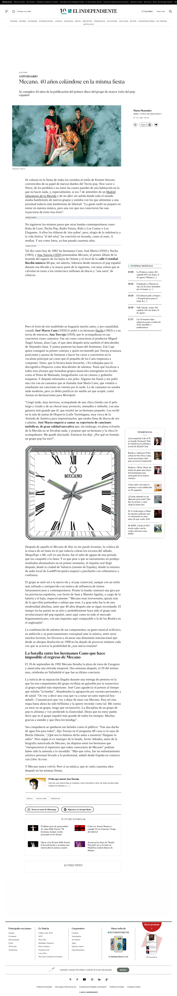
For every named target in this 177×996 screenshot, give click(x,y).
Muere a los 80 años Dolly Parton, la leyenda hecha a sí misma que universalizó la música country (55, 845)
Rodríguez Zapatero (46, 943)
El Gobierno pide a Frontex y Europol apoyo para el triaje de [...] (148, 298)
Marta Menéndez (142, 110)
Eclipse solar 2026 (45, 933)
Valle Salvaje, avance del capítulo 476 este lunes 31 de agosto (148, 310)
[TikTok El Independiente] (107, 980)
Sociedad (68, 21)
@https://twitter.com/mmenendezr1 (147, 114)
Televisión (112, 21)
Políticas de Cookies (117, 987)
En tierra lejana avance (94, 2)
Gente (78, 21)
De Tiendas (161, 21)
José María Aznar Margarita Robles (71, 2)
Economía (32, 21)
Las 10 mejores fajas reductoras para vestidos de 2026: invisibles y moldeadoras (149, 323)
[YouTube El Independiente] (84, 980)
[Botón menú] (6, 11)
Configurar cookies (133, 987)
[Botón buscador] (170, 11)
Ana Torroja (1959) (49, 254)
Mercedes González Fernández (50, 957)
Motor (133, 21)
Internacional (46, 21)
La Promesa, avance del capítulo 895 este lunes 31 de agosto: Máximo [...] (148, 275)
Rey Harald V (31, 2)
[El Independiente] (88, 11)
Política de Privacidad (44, 987)
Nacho (99, 330)
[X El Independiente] (70, 980)
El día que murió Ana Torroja (63, 779)
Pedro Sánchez (44, 946)
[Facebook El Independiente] (77, 980)
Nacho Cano (42, 798)
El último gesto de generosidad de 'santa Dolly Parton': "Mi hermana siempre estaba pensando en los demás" (54, 830)
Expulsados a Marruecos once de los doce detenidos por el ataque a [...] (148, 287)
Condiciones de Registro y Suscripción (93, 987)
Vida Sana (123, 21)
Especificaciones (78, 950)
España (22, 21)
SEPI (40, 936)
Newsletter (76, 940)
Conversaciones (146, 21)
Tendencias (99, 21)
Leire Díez (42, 953)
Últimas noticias (19, 2)
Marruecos (147, 2)
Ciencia (58, 21)
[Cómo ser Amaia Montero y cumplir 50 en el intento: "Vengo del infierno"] (80, 830)
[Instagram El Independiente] (92, 980)
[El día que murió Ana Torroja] (35, 784)
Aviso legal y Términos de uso (65, 987)
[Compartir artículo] (135, 125)
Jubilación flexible (136, 2)
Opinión (13, 21)
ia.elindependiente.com (118, 957)
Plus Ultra (42, 940)
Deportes (87, 21)
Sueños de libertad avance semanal (116, 2)
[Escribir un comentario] (156, 125)
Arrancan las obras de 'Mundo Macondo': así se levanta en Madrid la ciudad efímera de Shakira (101, 846)
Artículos (88, 24)
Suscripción (76, 936)
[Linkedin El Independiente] (99, 980)
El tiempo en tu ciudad (24, 11)
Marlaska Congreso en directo (47, 2)
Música (30, 798)
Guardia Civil (43, 950)
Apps (74, 943)
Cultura (23, 72)
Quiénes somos (78, 946)
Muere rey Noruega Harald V (163, 2)
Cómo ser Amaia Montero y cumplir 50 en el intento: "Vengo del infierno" (102, 829)
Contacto (75, 933)
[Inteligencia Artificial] (118, 952)
